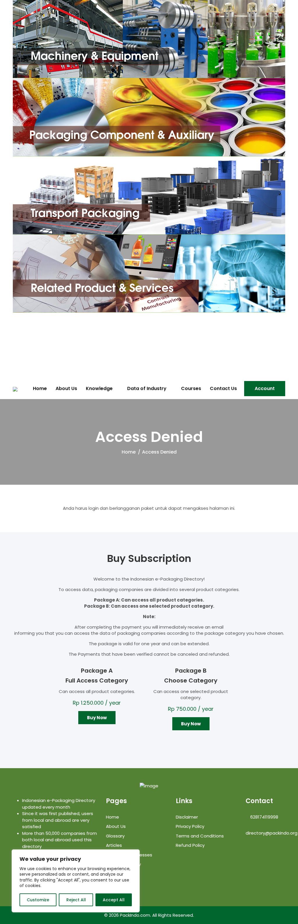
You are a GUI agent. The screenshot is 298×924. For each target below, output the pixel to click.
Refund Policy (190, 845)
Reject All (76, 900)
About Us (66, 388)
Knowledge (99, 388)
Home (40, 388)
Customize (38, 900)
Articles (114, 845)
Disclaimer (187, 817)
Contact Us (223, 388)
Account (265, 388)
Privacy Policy (190, 826)
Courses (191, 388)
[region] (76, 880)
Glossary (115, 836)
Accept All (114, 900)
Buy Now (97, 718)
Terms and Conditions (200, 836)
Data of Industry (146, 388)
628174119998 (263, 817)
